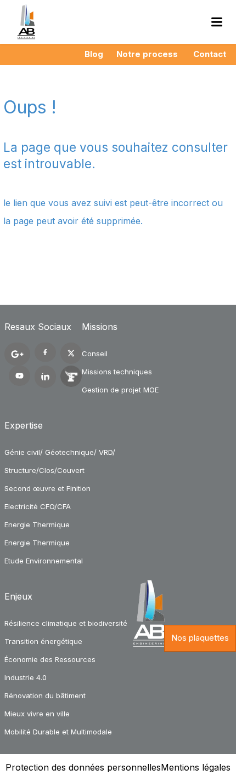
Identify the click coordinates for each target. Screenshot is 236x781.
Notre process (147, 54)
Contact (209, 54)
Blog (94, 54)
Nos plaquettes (200, 637)
